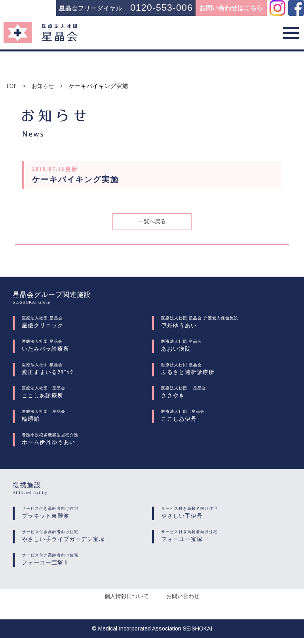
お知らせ (43, 86)
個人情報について (126, 596)
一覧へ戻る (152, 221)
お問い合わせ (183, 596)
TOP (11, 86)
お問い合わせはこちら (231, 7)
